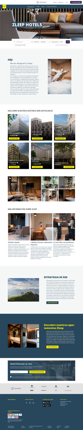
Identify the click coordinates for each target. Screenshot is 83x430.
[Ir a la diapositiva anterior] (2, 24)
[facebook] (26, 403)
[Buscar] (68, 41)
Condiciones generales (67, 427)
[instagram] (30, 403)
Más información (52, 302)
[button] (24, 188)
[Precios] (16, 135)
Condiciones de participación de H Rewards (36, 427)
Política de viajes (59, 427)
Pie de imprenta (23, 427)
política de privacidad (28, 374)
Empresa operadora (50, 427)
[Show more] (10, 178)
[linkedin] (33, 403)
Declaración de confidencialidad (11, 427)
